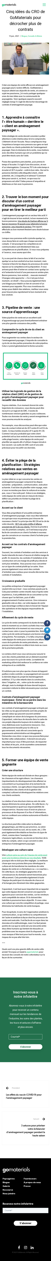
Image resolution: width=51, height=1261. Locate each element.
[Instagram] (25, 1248)
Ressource (8, 1190)
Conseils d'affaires (35, 36)
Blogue (24, 36)
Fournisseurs (30, 1178)
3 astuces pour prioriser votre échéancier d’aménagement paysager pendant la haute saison (25, 1127)
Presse (27, 1186)
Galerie (6, 1186)
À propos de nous (32, 1182)
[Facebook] (19, 1248)
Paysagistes (9, 1178)
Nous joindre (9, 1193)
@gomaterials (32, 952)
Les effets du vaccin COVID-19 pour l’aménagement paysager (24, 1093)
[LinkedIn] (32, 1248)
